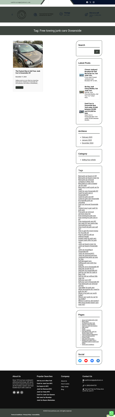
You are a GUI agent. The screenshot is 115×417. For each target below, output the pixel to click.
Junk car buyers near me (87, 244)
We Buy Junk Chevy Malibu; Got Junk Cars (91, 88)
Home (83, 328)
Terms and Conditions (88, 344)
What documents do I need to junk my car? (88, 290)
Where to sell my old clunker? (88, 301)
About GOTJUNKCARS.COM (89, 320)
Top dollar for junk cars (86, 288)
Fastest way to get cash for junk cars (88, 209)
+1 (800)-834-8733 (90, 385)
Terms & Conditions (16, 414)
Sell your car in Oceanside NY (88, 282)
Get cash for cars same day (88, 223)
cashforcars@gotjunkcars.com (20, 2)
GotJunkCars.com (84, 225)
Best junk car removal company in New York (86, 181)
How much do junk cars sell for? (88, 228)
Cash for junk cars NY (86, 197)
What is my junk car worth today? (87, 294)
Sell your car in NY (84, 280)
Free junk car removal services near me (86, 213)
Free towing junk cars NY (87, 221)
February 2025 (87, 137)
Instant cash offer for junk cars (87, 241)
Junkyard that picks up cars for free (88, 258)
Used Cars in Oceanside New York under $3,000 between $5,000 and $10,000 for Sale (91, 108)
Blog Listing (85, 321)
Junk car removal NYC (86, 254)
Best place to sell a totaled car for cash (87, 184)
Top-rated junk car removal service (87, 285)
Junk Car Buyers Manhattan (90, 334)
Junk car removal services (87, 255)
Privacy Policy (86, 337)
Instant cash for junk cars (87, 238)
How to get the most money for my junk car (88, 232)
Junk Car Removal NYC (88, 336)
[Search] (97, 52)
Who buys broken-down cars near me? (88, 304)
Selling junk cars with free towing (87, 264)
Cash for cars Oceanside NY (88, 191)
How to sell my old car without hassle (86, 235)
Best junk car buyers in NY (87, 176)
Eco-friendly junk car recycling (85, 201)
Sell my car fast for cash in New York (87, 273)
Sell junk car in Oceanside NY (88, 267)
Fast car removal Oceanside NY (88, 205)
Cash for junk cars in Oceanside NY (85, 194)
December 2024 (87, 143)
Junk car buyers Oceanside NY (88, 247)
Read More (19, 87)
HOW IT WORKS (86, 330)
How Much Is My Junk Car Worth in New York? (89, 332)
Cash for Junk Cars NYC (88, 324)
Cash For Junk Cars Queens (89, 326)
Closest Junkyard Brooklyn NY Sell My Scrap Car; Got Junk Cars (91, 72)
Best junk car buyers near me (88, 178)
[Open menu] (12, 15)
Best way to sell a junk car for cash (88, 188)
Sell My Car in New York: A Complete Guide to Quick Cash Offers (90, 341)
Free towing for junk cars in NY (87, 218)
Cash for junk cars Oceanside (88, 199)
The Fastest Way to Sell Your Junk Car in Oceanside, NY (28, 72)
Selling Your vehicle (89, 160)
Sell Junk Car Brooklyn (88, 338)
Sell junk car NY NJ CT (86, 269)
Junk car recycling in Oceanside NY (85, 251)
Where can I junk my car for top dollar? (88, 298)
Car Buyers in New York (88, 323)
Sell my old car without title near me (87, 277)
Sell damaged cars (85, 261)
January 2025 (87, 140)
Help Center (85, 327)
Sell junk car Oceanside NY (87, 271)
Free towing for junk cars (87, 216)
